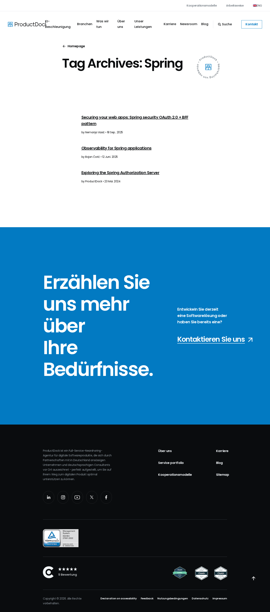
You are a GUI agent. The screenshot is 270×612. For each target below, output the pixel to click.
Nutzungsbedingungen (172, 598)
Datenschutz (200, 598)
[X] (91, 497)
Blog (204, 24)
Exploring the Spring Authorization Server (120, 172)
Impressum (219, 598)
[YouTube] (77, 497)
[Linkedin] (48, 497)
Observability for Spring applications (116, 148)
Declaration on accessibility (118, 598)
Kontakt (251, 24)
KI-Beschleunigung (58, 24)
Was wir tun (102, 24)
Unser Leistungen (143, 24)
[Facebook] (106, 497)
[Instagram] (63, 497)
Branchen (84, 24)
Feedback (147, 598)
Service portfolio (171, 463)
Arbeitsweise (235, 6)
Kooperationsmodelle (202, 6)
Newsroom (188, 24)
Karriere (170, 24)
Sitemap (222, 474)
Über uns (121, 24)
